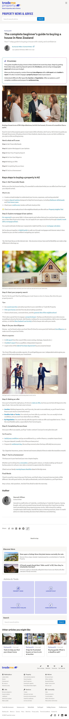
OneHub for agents (28, 683)
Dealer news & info (50, 683)
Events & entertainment (30, 696)
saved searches (12, 307)
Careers (18, 711)
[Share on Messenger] (20, 528)
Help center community (51, 700)
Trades (25, 692)
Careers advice (6, 694)
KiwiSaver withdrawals (57, 200)
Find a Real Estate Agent (30, 685)
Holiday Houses (51, 707)
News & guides (27, 679)
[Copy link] (27, 528)
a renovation (23, 463)
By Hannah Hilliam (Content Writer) (22, 46)
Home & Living (6, 685)
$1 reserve (5, 683)
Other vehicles (49, 679)
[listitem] (18, 589)
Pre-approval (6, 217)
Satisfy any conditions (11, 438)
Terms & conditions (45, 711)
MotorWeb (31, 707)
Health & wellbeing (28, 698)
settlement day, (17, 444)
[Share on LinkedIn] (16, 528)
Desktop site (5, 711)
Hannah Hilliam (19, 497)
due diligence (59, 329)
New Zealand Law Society (23, 321)
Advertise (28, 711)
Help (46, 692)
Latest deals (5, 677)
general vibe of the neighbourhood (45, 312)
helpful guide (23, 230)
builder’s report (11, 343)
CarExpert (40, 707)
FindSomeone (63, 707)
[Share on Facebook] (9, 528)
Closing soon (5, 681)
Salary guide (5, 700)
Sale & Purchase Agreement (26, 346)
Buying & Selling (49, 681)
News (22, 711)
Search (40, 19)
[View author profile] (33, 46)
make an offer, (36, 403)
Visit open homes (10, 310)
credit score (16, 205)
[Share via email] (13, 528)
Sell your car (48, 685)
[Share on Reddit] (23, 528)
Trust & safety (48, 696)
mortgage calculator (53, 226)
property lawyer (31, 317)
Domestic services (28, 694)
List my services (28, 700)
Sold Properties (28, 681)
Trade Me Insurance (7, 707)
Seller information (49, 698)
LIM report (9, 340)
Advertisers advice (7, 698)
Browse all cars (49, 677)
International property (29, 677)
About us (12, 711)
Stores (3, 679)
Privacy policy (35, 711)
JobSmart (4, 696)
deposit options (15, 200)
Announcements (49, 694)
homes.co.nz (20, 707)
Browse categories (7, 692)
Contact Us (54, 711)
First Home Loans (13, 202)
